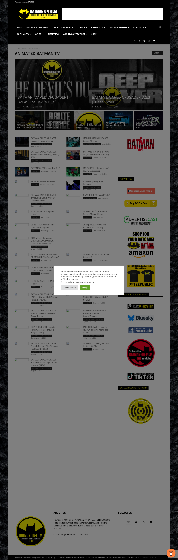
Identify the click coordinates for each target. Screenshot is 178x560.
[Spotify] (144, 40)
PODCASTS (138, 27)
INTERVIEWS (53, 34)
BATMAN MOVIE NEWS (37, 27)
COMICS (81, 27)
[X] (149, 40)
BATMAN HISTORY (118, 27)
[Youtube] (154, 40)
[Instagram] (140, 40)
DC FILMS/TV (23, 34)
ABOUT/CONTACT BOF (74, 34)
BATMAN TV (97, 27)
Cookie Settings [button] (70, 287)
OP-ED (38, 34)
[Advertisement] (112, 14)
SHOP (94, 34)
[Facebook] (135, 40)
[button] (160, 27)
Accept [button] (85, 287)
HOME (20, 27)
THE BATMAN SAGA (61, 27)
